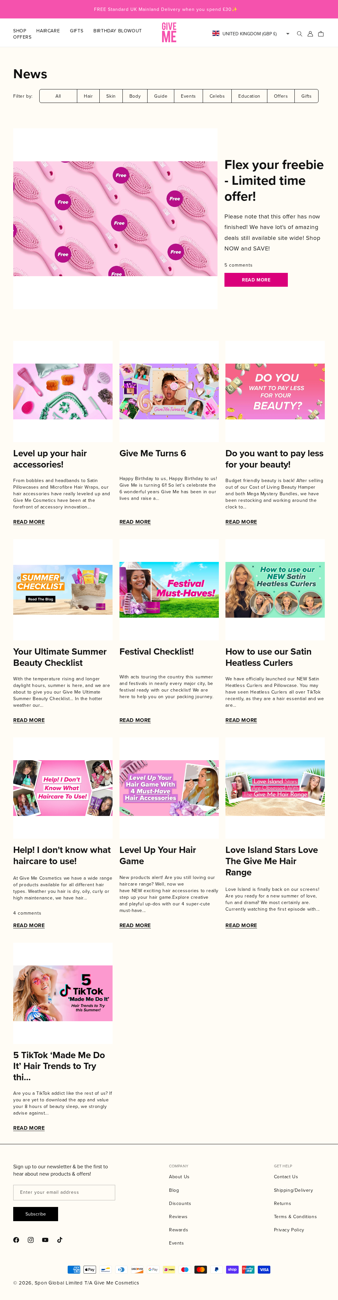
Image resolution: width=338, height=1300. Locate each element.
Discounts (180, 1203)
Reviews (178, 1216)
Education (249, 96)
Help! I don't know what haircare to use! (62, 855)
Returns (282, 1203)
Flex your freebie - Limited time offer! (274, 180)
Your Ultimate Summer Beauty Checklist (60, 657)
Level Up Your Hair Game (157, 855)
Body (135, 96)
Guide (160, 96)
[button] (24, 31)
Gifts (306, 96)
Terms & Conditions (295, 1216)
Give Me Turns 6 (152, 453)
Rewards (178, 1229)
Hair (88, 96)
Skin (111, 96)
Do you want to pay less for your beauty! (274, 459)
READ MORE (256, 279)
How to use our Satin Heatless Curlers (268, 657)
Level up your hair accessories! (50, 459)
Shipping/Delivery (293, 1190)
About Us (179, 1176)
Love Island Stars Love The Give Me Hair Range (271, 861)
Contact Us (286, 1176)
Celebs (217, 96)
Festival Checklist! (156, 651)
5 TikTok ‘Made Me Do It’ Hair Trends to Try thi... (59, 1066)
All (58, 96)
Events (188, 96)
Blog (174, 1190)
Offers (281, 96)
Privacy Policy (289, 1229)
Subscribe (35, 1214)
